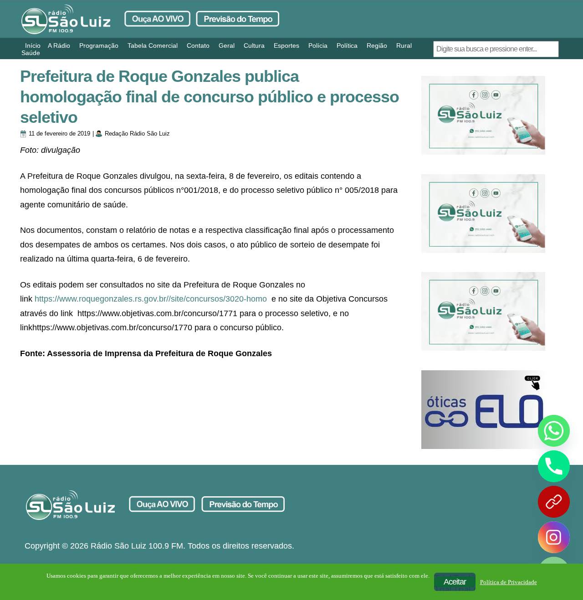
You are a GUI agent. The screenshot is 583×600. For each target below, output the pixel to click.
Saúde (30, 52)
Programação (98, 45)
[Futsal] (483, 213)
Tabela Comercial (153, 45)
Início (33, 45)
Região (377, 45)
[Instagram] (554, 537)
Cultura (254, 45)
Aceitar (455, 581)
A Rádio (59, 45)
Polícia (317, 45)
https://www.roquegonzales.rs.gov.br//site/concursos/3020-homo (151, 298)
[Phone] (554, 466)
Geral (227, 45)
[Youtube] (554, 502)
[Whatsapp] (554, 431)
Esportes (286, 45)
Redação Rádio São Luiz (137, 133)
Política (347, 45)
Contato (198, 45)
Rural (404, 45)
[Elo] (483, 409)
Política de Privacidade (508, 582)
